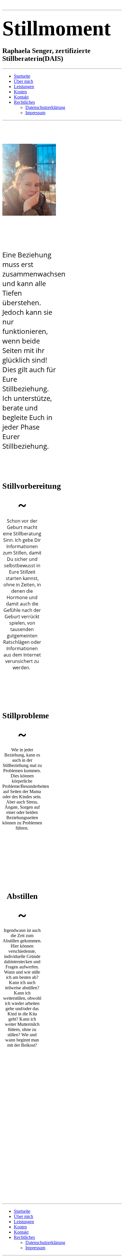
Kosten (20, 91)
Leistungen (24, 86)
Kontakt (21, 96)
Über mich (23, 81)
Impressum (35, 112)
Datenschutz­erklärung (45, 107)
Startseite (22, 76)
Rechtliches (24, 102)
